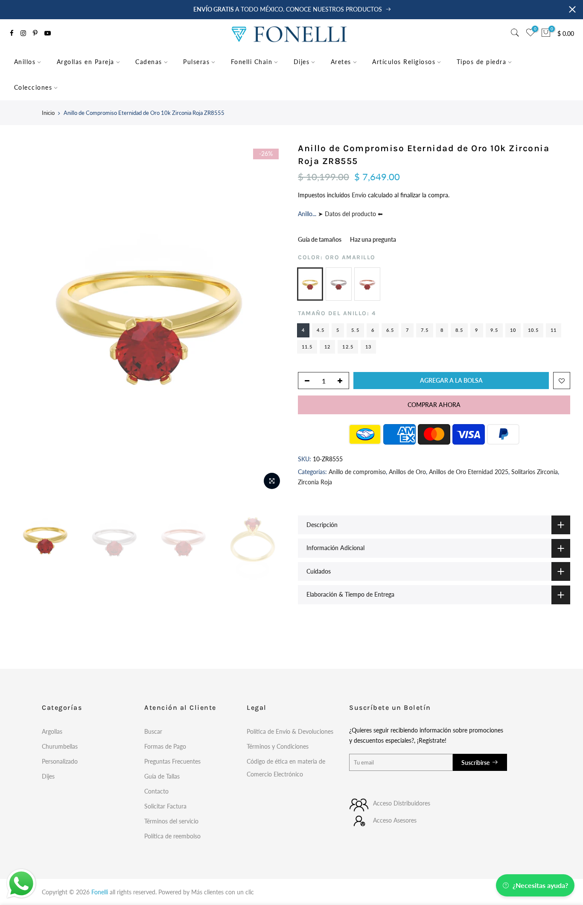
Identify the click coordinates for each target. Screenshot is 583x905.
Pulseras (196, 61)
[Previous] (28, 318)
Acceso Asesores (395, 820)
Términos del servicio (171, 821)
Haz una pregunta (373, 239)
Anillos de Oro (407, 471)
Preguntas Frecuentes (172, 761)
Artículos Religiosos (403, 61)
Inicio (48, 112)
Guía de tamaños (319, 239)
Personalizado (60, 761)
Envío (360, 195)
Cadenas (148, 61)
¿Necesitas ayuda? (540, 885)
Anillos (25, 61)
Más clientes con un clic (222, 892)
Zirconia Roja (315, 482)
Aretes (341, 61)
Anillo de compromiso (357, 471)
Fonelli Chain (252, 61)
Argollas (52, 731)
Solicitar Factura (165, 806)
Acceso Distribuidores (401, 803)
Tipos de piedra (482, 61)
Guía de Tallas (162, 776)
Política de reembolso (172, 836)
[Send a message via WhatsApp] (21, 884)
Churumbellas (60, 746)
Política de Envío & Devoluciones (290, 731)
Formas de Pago (165, 746)
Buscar (153, 731)
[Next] (270, 318)
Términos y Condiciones (278, 746)
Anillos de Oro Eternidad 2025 (468, 471)
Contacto (156, 791)
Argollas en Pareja (85, 61)
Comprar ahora (434, 404)
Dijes (302, 61)
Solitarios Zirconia (534, 471)
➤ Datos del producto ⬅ (349, 213)
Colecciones (33, 87)
